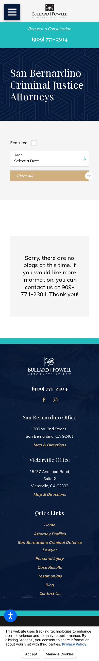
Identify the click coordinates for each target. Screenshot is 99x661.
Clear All (25, 175)
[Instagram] (55, 400)
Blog (49, 584)
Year (18, 155)
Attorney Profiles (50, 533)
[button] (10, 615)
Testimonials (50, 575)
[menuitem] (49, 524)
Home (49, 524)
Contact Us (49, 593)
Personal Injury (49, 558)
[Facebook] (43, 400)
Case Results (49, 567)
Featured (18, 142)
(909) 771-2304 (50, 38)
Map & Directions (49, 444)
